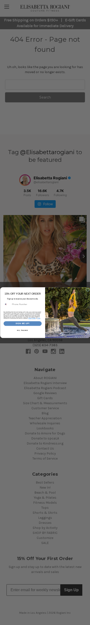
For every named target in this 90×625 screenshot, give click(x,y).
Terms (38, 318)
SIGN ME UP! (23, 323)
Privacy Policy (32, 318)
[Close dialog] (87, 289)
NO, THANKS (22, 330)
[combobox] (7, 304)
